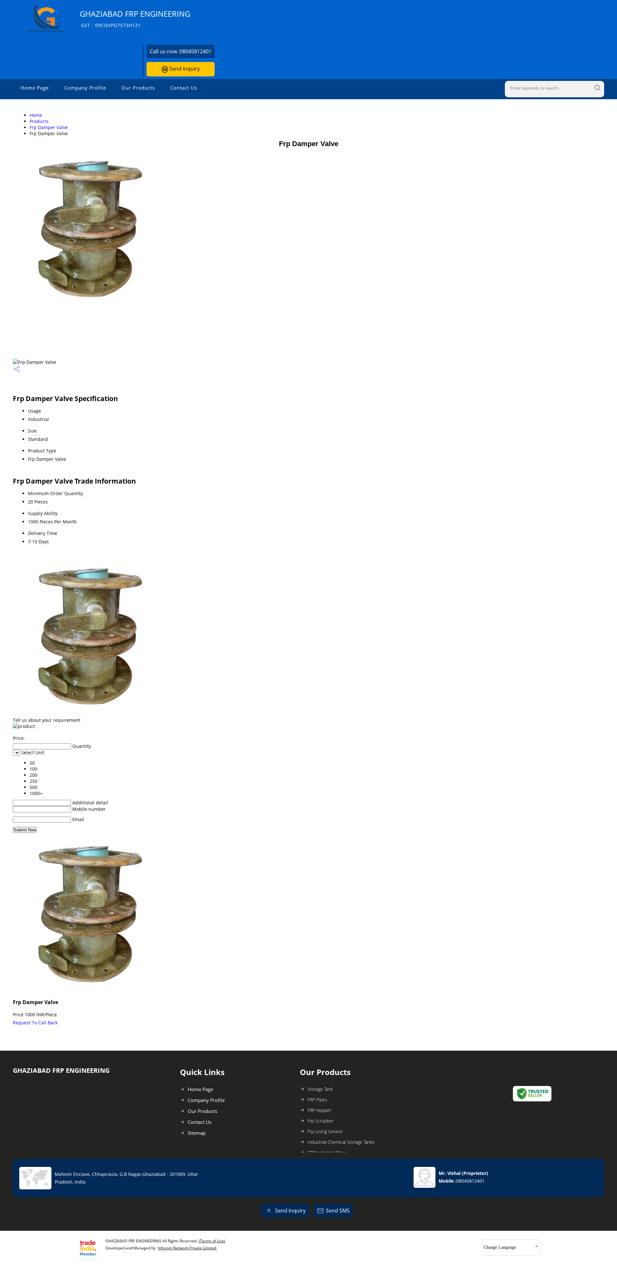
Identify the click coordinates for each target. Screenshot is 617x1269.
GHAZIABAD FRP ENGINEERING (135, 18)
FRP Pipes (317, 1100)
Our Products (138, 87)
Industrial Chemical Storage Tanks (341, 1142)
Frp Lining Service (325, 1131)
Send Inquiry (184, 68)
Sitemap (197, 1133)
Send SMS (338, 1210)
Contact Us (183, 87)
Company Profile (85, 87)
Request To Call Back (35, 1023)
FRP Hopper (319, 1110)
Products (39, 121)
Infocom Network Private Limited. (187, 1248)
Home (36, 115)
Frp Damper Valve (49, 127)
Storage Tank (320, 1089)
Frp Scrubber (321, 1121)
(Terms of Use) (212, 1241)
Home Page (35, 87)
